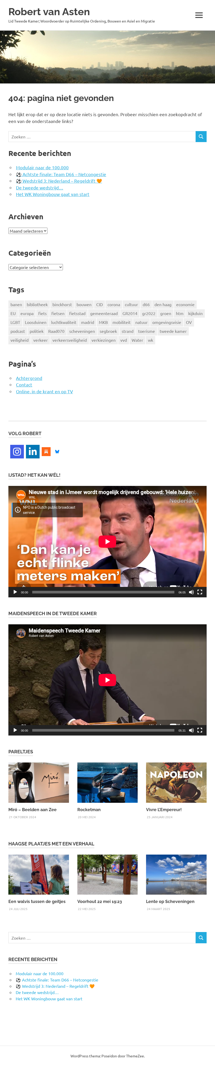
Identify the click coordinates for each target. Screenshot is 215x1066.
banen (16, 304)
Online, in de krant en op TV (44, 391)
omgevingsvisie (166, 322)
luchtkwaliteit (63, 322)
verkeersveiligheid (69, 340)
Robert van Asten (49, 12)
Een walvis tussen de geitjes (37, 901)
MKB (103, 322)
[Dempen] (191, 592)
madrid (87, 322)
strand (127, 331)
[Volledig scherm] (199, 592)
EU (13, 313)
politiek (37, 331)
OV (189, 322)
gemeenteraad (104, 313)
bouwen (84, 304)
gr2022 (148, 313)
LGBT (15, 322)
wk (150, 340)
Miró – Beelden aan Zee (32, 809)
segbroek (108, 331)
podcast (17, 331)
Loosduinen (35, 322)
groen (165, 313)
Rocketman (89, 809)
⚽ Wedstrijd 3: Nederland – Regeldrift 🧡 (59, 180)
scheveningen (82, 331)
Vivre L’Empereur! (164, 809)
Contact (24, 384)
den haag (162, 304)
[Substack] (46, 450)
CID (99, 304)
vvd (123, 340)
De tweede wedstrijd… (39, 187)
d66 (146, 304)
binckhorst (62, 304)
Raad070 (56, 331)
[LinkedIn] (33, 451)
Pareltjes (20, 751)
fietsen (57, 313)
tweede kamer (173, 331)
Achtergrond (29, 378)
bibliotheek (37, 304)
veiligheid (19, 340)
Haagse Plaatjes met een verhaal (51, 843)
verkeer (40, 340)
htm (180, 313)
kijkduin (195, 313)
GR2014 (129, 313)
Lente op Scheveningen (170, 901)
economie (185, 304)
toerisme (146, 331)
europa (27, 313)
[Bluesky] (57, 450)
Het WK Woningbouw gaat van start (52, 194)
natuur (141, 322)
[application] (107, 541)
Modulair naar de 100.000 (42, 167)
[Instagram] (17, 451)
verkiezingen (104, 340)
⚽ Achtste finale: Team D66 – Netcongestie (61, 174)
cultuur (131, 304)
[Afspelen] (15, 592)
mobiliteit (121, 322)
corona (114, 304)
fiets (42, 313)
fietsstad (77, 313)
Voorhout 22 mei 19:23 (99, 901)
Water (137, 340)
